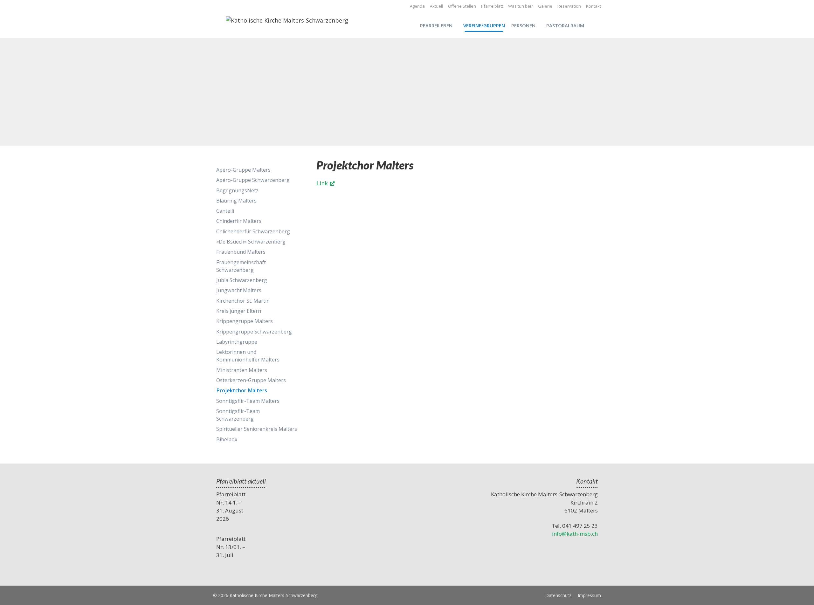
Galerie (545, 6)
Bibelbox (226, 439)
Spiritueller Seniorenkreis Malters (256, 428)
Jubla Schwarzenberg (241, 280)
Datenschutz (558, 595)
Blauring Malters (236, 200)
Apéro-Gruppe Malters (243, 169)
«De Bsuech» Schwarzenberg (251, 241)
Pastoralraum (565, 25)
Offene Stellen (462, 6)
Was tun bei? (520, 6)
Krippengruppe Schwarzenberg (254, 331)
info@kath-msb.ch (575, 533)
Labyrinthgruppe (236, 341)
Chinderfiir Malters (238, 220)
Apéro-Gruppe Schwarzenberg (253, 179)
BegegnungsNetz (237, 190)
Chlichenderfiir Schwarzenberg (253, 231)
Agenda (417, 6)
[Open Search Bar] (598, 25)
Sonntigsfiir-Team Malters (247, 400)
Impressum (589, 595)
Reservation (569, 6)
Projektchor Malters (241, 390)
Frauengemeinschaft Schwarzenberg (241, 266)
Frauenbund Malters (241, 251)
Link (322, 183)
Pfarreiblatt (492, 6)
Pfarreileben (436, 25)
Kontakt (593, 6)
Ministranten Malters (241, 370)
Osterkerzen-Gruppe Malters (251, 380)
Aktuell (436, 6)
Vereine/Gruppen (484, 25)
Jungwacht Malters (238, 290)
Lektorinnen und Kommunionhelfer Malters (247, 355)
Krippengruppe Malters (244, 321)
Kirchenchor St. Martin (243, 300)
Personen (523, 25)
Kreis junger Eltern (238, 310)
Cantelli (225, 210)
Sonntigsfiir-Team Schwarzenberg (238, 415)
